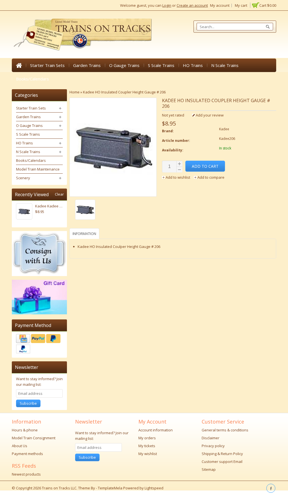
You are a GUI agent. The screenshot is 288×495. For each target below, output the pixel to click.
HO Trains (193, 65)
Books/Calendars (32, 79)
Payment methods (27, 453)
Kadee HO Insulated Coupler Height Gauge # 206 (124, 92)
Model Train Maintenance (38, 169)
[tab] (85, 233)
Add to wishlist (178, 177)
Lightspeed (154, 487)
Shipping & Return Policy (222, 453)
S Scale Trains (161, 65)
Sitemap (209, 469)
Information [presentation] (84, 233)
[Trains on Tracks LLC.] (82, 35)
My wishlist (147, 453)
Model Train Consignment (33, 437)
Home (19, 65)
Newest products (26, 474)
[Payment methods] (39, 344)
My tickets (146, 445)
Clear (59, 194)
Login (166, 5)
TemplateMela (110, 487)
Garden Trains (87, 65)
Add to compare (210, 177)
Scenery (23, 177)
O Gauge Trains (124, 65)
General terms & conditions (225, 430)
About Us (19, 445)
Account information (155, 430)
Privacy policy (213, 445)
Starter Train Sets (47, 65)
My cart (241, 5)
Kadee (224, 129)
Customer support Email (222, 461)
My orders (147, 437)
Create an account (192, 5)
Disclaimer (210, 437)
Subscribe (28, 403)
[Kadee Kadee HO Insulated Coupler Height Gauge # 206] (113, 210)
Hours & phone (25, 430)
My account (220, 5)
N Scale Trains (224, 65)
